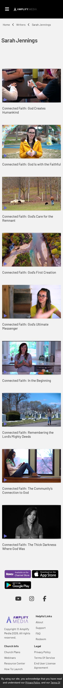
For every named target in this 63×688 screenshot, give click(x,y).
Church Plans (12, 652)
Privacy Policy (42, 652)
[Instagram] (31, 598)
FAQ (38, 633)
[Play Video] (31, 85)
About (39, 622)
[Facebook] (44, 598)
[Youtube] (18, 598)
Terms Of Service (44, 657)
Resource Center (14, 663)
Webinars (10, 657)
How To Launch (13, 669)
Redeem (41, 639)
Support (41, 627)
